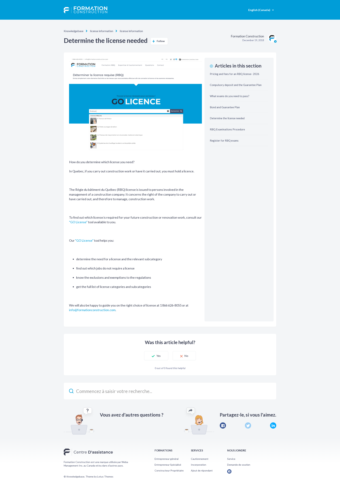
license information (101, 31)
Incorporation (198, 464)
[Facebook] (223, 425)
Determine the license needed (227, 118)
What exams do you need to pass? (229, 96)
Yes (158, 355)
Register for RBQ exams (224, 140)
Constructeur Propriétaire (169, 470)
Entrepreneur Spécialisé (168, 464)
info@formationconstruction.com (92, 310)
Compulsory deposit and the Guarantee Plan (236, 84)
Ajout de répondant (202, 470)
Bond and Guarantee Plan (225, 107)
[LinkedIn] (273, 425)
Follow (161, 41)
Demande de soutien (238, 464)
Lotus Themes (105, 476)
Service (231, 458)
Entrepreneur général (166, 458)
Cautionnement (199, 458)
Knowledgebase (73, 31)
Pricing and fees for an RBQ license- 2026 (234, 73)
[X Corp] (248, 425)
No (186, 355)
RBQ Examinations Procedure (227, 129)
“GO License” (78, 222)
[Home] (85, 9)
